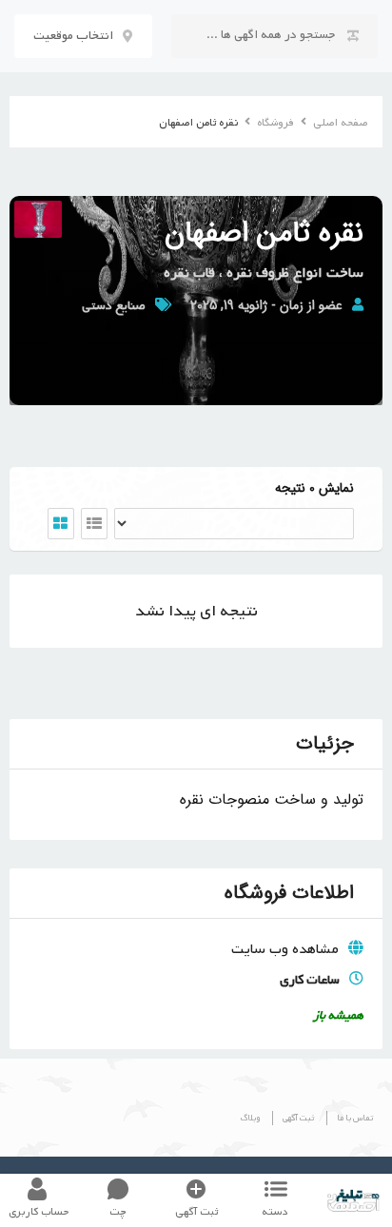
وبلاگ (250, 1118)
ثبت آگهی (298, 1118)
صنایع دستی (114, 306)
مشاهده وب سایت (285, 949)
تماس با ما (355, 1118)
